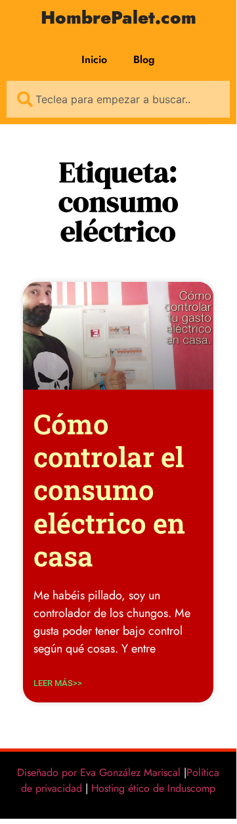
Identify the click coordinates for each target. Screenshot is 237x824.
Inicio (94, 59)
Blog (144, 59)
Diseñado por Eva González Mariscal (99, 772)
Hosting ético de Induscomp (150, 788)
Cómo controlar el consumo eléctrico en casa (109, 489)
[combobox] (118, 99)
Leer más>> (57, 683)
